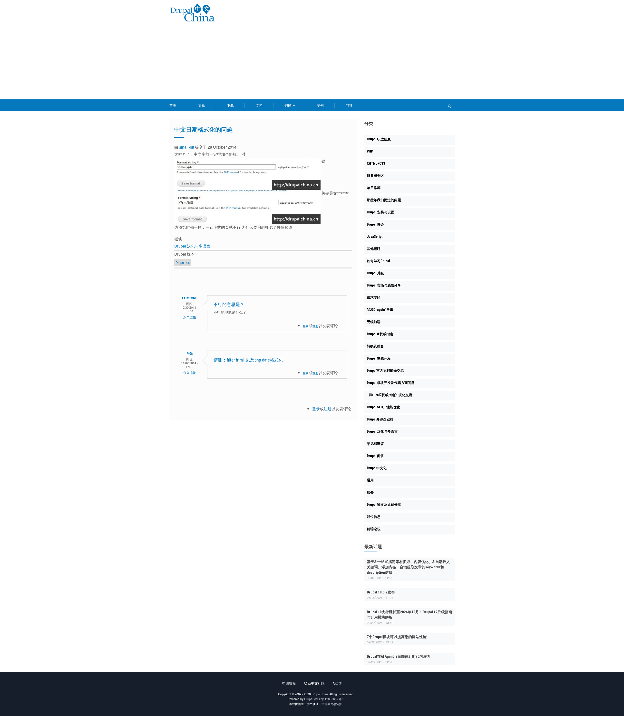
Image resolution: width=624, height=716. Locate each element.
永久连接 (189, 317)
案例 (320, 105)
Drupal (308, 699)
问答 (349, 105)
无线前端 (373, 322)
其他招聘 (373, 249)
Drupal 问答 (375, 456)
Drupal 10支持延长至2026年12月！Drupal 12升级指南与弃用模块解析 (409, 615)
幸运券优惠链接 (332, 704)
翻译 (288, 105)
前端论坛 (373, 529)
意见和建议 (375, 444)
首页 (172, 105)
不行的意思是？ (229, 304)
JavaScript (374, 237)
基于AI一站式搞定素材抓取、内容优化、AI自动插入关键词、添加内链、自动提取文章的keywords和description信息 (408, 567)
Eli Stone (189, 298)
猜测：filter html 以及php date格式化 (248, 360)
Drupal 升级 (375, 273)
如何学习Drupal (378, 261)
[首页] (192, 13)
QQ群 (337, 683)
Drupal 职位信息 (379, 139)
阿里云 (302, 704)
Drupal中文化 (377, 468)
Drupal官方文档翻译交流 (385, 370)
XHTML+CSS (376, 163)
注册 (315, 326)
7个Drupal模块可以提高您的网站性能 (397, 637)
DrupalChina (320, 694)
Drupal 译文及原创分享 (384, 504)
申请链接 (289, 683)
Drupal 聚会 (375, 224)
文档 (259, 105)
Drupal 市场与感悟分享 (384, 285)
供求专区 (373, 297)
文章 (201, 105)
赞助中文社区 (314, 683)
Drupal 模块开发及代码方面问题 (391, 383)
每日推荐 (373, 188)
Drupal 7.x (183, 262)
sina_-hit (186, 147)
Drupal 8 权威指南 (380, 334)
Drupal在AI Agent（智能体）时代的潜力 (398, 656)
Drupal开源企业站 (380, 419)
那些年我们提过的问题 (384, 200)
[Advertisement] (312, 63)
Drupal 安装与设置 (380, 212)
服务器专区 (375, 176)
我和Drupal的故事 (380, 310)
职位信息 (373, 517)
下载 (230, 105)
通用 (370, 480)
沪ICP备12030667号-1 (329, 699)
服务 (370, 492)
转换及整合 (375, 346)
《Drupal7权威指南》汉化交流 (389, 395)
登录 (306, 326)
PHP (370, 151)
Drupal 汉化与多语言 (192, 246)
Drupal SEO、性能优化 (383, 407)
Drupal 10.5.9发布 (381, 592)
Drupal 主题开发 (379, 358)
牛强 (190, 353)
